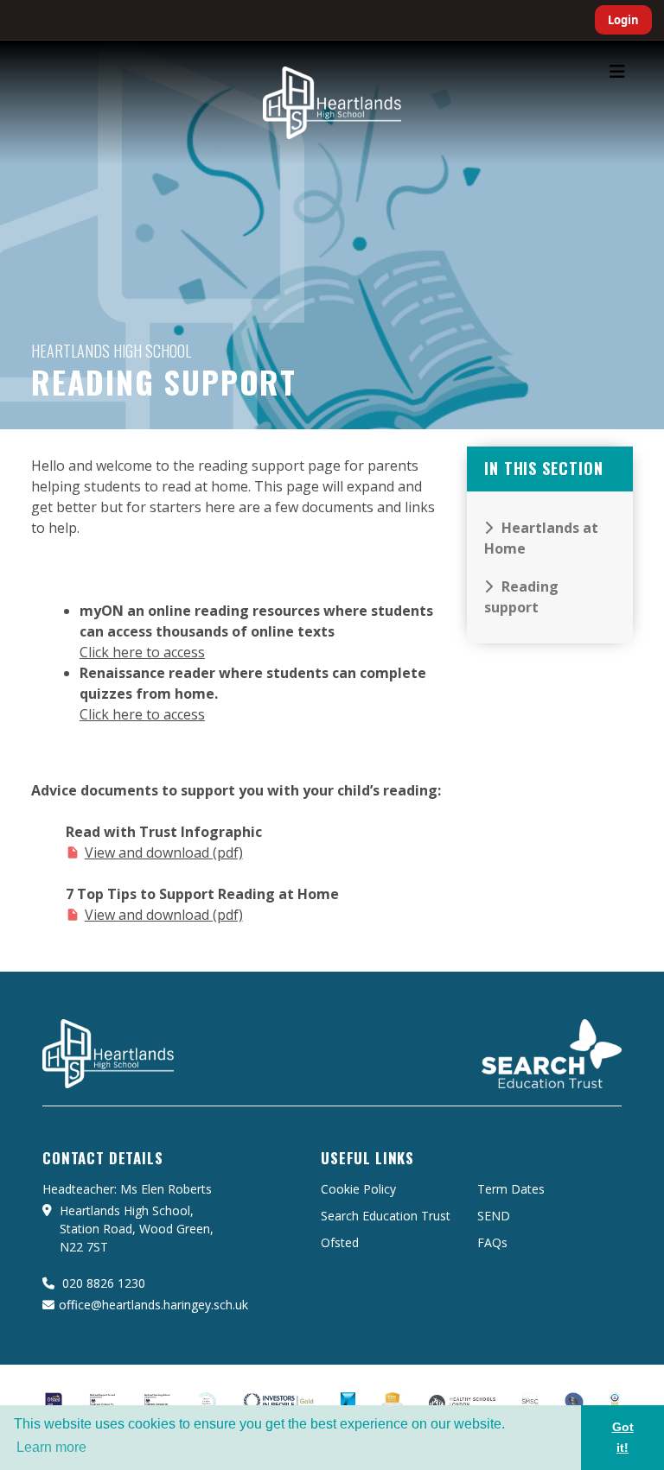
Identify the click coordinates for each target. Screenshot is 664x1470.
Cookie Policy (358, 1189)
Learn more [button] (51, 1447)
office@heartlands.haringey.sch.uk (153, 1304)
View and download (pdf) (164, 852)
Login (623, 20)
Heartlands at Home (541, 538)
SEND (493, 1215)
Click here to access (142, 652)
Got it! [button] (623, 1437)
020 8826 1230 (102, 1283)
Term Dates (511, 1189)
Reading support (521, 597)
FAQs (492, 1242)
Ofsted (340, 1242)
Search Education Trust (385, 1215)
